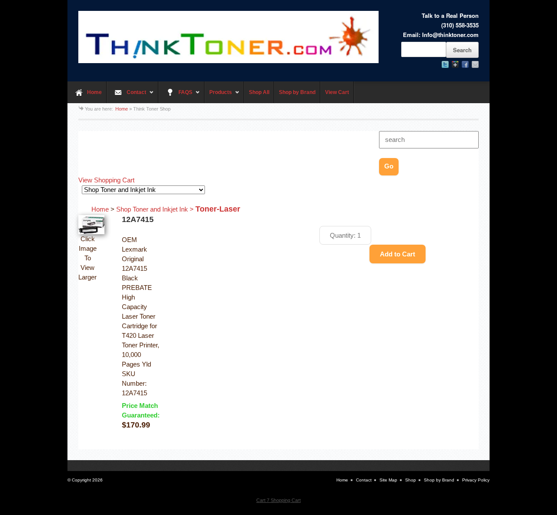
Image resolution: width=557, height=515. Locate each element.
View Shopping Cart (106, 180)
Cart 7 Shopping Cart (278, 500)
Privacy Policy (476, 480)
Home (94, 92)
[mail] (475, 64)
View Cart (337, 92)
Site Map (388, 480)
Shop (410, 480)
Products (218, 96)
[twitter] (445, 64)
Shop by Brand (297, 92)
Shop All (259, 92)
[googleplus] (455, 64)
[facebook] (465, 64)
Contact (126, 96)
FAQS (175, 96)
